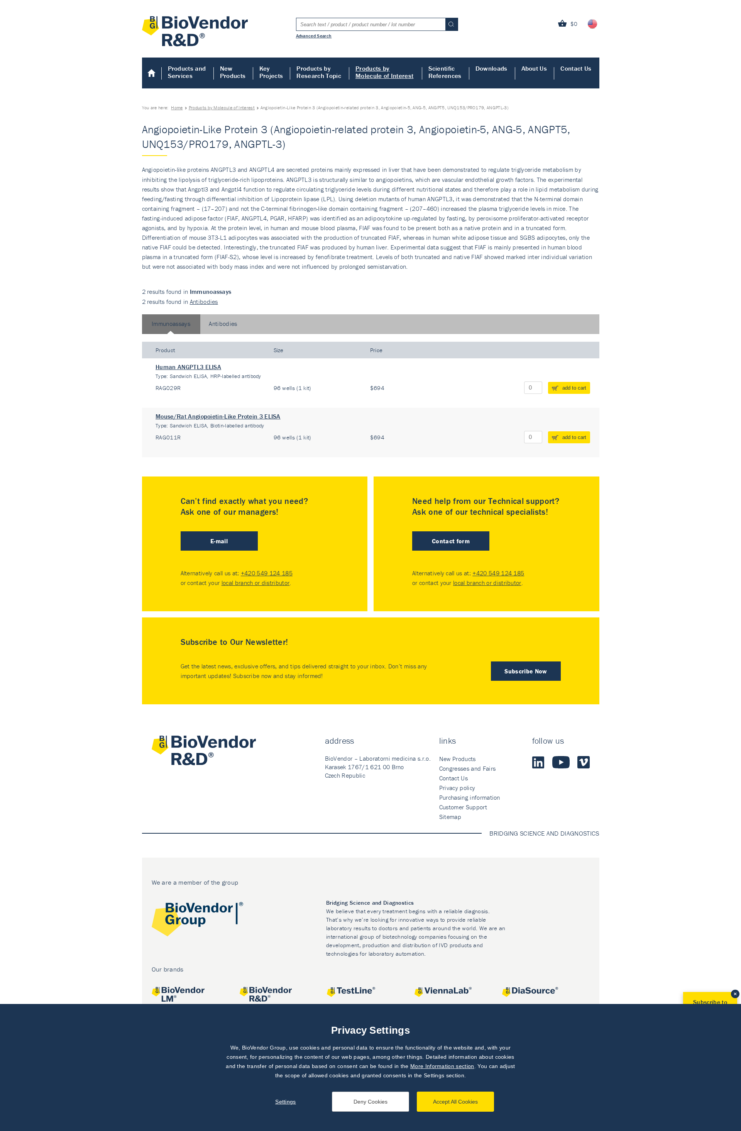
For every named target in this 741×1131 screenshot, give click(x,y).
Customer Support (463, 807)
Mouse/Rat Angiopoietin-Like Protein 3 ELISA (218, 416)
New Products (233, 72)
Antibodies (204, 301)
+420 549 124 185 (267, 573)
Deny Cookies (370, 1102)
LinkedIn (538, 762)
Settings (285, 1102)
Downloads (491, 68)
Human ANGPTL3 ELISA (188, 367)
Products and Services (187, 72)
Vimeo (583, 762)
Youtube (561, 762)
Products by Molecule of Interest (384, 72)
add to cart (574, 388)
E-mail (219, 541)
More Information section (442, 1066)
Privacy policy (457, 788)
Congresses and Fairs (467, 768)
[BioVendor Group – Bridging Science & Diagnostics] (197, 920)
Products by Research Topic (318, 72)
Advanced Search (314, 35)
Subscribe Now (525, 671)
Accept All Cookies (455, 1102)
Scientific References (445, 72)
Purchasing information (469, 797)
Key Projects (271, 72)
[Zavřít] (735, 994)
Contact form (451, 541)
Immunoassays (171, 323)
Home (152, 73)
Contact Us (575, 68)
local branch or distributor (256, 583)
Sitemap (450, 817)
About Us (534, 68)
